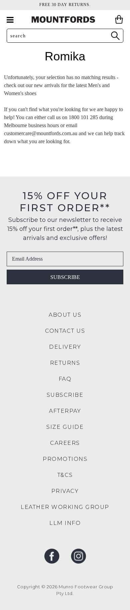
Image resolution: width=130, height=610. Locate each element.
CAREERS (65, 443)
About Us (65, 315)
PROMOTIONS (65, 459)
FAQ (65, 379)
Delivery (65, 347)
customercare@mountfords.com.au (40, 133)
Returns (65, 363)
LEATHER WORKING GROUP (65, 507)
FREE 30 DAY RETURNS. (65, 4)
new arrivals (47, 85)
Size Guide (65, 427)
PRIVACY (65, 491)
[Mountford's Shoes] (65, 19)
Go (115, 35)
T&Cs (65, 475)
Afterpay (65, 411)
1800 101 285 (83, 117)
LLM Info (65, 523)
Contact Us (65, 331)
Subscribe (65, 277)
